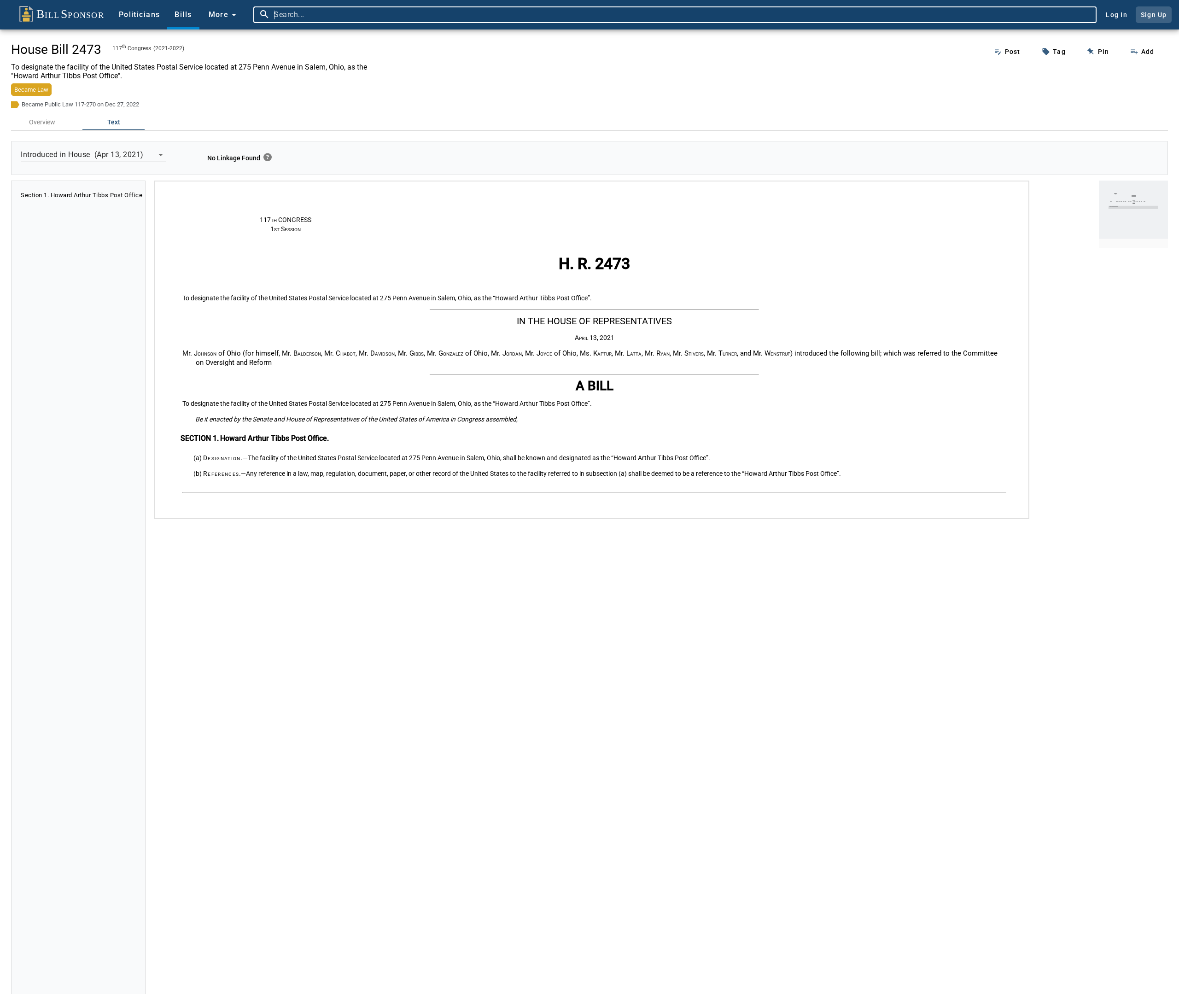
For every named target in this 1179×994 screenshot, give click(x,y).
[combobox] (683, 14)
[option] (78, 195)
